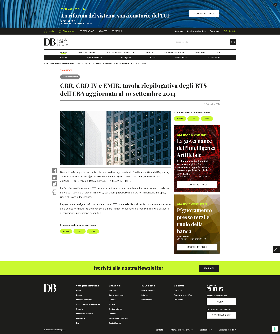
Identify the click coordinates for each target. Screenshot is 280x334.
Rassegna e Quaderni (118, 318)
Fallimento (80, 318)
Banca (79, 295)
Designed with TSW (227, 330)
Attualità (64, 57)
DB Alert (103, 31)
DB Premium (117, 31)
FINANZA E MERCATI (87, 52)
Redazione (214, 31)
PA (218, 52)
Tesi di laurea (115, 323)
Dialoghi (124, 57)
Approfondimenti (94, 57)
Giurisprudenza (181, 57)
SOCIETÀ (149, 52)
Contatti (159, 330)
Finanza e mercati (84, 299)
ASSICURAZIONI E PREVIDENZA (120, 52)
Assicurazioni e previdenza (88, 304)
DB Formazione (87, 31)
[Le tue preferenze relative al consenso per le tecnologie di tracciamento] (275, 329)
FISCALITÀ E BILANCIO (174, 52)
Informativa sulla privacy (181, 330)
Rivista (153, 57)
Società (79, 309)
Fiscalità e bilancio (84, 313)
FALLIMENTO (200, 52)
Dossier (112, 313)
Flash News (54, 63)
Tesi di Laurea (213, 57)
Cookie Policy (206, 330)
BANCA (63, 52)
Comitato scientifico (196, 31)
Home (46, 63)
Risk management (67, 63)
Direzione (179, 31)
